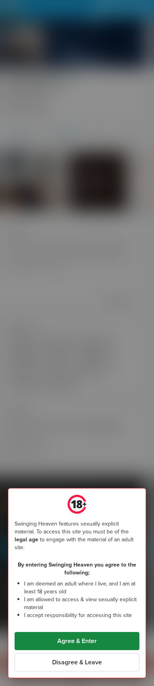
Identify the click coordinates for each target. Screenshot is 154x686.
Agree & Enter (77, 640)
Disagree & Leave (77, 662)
